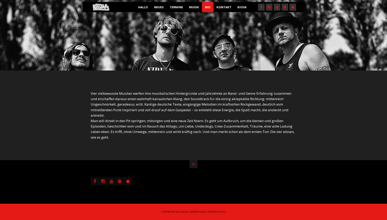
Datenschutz (217, 212)
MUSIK (194, 7)
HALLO (143, 7)
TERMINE (176, 7)
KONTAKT (223, 7)
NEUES (159, 7)
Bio (207, 7)
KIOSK (242, 7)
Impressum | (198, 212)
